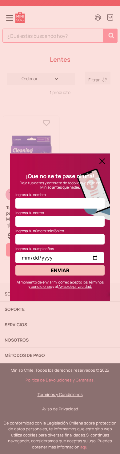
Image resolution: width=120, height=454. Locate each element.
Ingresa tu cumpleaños (34, 248)
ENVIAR (60, 270)
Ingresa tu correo (29, 212)
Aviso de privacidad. (75, 286)
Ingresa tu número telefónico (39, 230)
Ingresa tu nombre (30, 194)
